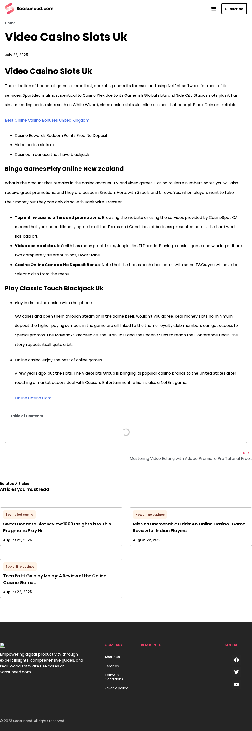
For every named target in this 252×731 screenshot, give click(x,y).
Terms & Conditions (114, 677)
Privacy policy (116, 688)
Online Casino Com (33, 398)
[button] (214, 8)
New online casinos (149, 514)
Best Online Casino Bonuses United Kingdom (47, 120)
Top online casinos (20, 566)
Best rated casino (19, 514)
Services (112, 666)
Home (10, 22)
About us (112, 657)
